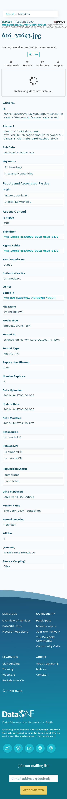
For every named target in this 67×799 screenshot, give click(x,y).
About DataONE (47, 663)
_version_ (9, 547)
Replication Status (15, 468)
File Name (9, 306)
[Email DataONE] (29, 748)
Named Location (13, 519)
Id (4, 108)
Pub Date (9, 147)
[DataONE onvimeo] (18, 748)
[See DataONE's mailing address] (51, 748)
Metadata (24, 14)
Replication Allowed (16, 362)
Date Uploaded (12, 390)
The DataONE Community (45, 638)
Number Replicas (14, 376)
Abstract (8, 126)
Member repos (46, 626)
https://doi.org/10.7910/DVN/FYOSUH (23, 24)
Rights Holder (11, 245)
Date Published (13, 491)
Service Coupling (13, 561)
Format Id (9, 334)
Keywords (9, 161)
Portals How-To (13, 680)
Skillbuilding (11, 663)
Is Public (8, 217)
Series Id (8, 292)
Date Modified (12, 418)
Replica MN (10, 446)
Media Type (10, 320)
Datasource (10, 432)
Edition (7, 533)
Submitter (9, 231)
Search (10, 14)
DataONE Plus (12, 626)
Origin (6, 189)
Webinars (8, 674)
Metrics (41, 669)
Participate (43, 620)
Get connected (33, 790)
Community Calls (48, 646)
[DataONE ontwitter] (7, 748)
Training (7, 669)
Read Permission (13, 259)
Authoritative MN (14, 273)
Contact (42, 674)
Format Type (11, 348)
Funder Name (11, 505)
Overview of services (16, 620)
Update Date (11, 404)
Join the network (48, 631)
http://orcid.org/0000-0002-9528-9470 (31, 236)
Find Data (15, 691)
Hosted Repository (15, 631)
